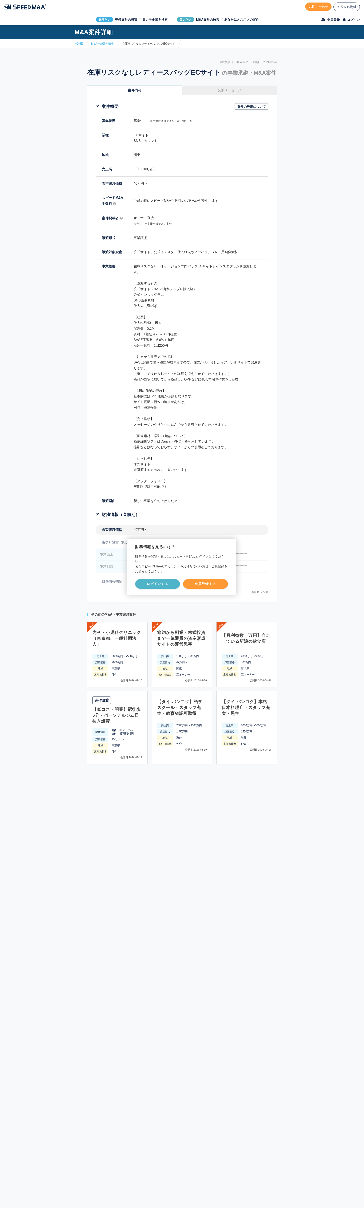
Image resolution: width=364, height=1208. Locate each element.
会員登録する (205, 583)
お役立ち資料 (346, 7)
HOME (79, 43)
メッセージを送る (162, 1200)
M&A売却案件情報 (102, 43)
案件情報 (134, 90)
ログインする (157, 583)
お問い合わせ (318, 6)
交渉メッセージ (229, 90)
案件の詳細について (251, 106)
